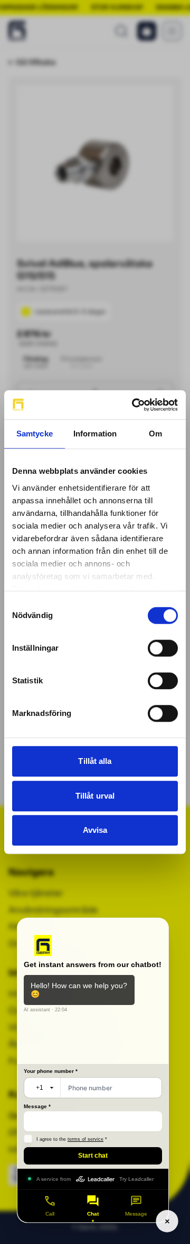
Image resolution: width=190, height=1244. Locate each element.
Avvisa (95, 829)
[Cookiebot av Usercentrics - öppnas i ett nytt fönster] (134, 405)
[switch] (163, 648)
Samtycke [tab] (34, 433)
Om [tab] (155, 433)
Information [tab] (95, 433)
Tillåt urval (95, 795)
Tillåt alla (94, 761)
